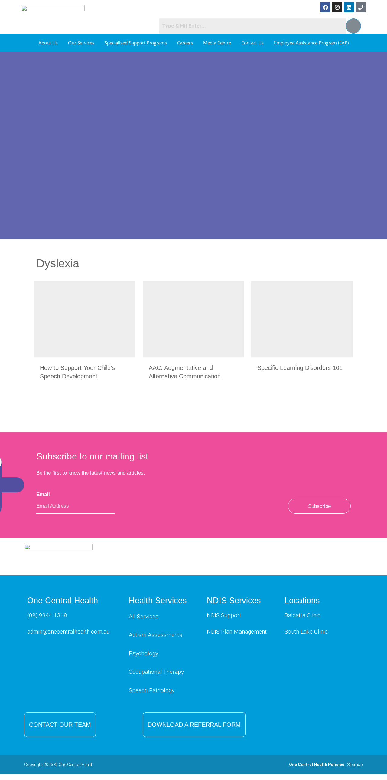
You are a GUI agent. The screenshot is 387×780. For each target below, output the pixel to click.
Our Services (81, 43)
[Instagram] (337, 7)
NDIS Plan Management (237, 631)
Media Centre (217, 43)
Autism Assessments (155, 634)
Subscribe (319, 506)
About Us (48, 43)
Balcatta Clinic (302, 615)
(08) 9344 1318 (47, 615)
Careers (185, 43)
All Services (143, 616)
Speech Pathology (151, 690)
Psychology (143, 653)
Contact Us (252, 43)
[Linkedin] (349, 7)
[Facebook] (325, 7)
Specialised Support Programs (136, 43)
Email (45, 494)
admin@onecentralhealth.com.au (68, 631)
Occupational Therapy (156, 671)
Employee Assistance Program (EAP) (311, 43)
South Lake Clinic (306, 631)
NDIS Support (224, 615)
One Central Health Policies (316, 764)
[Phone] (361, 7)
